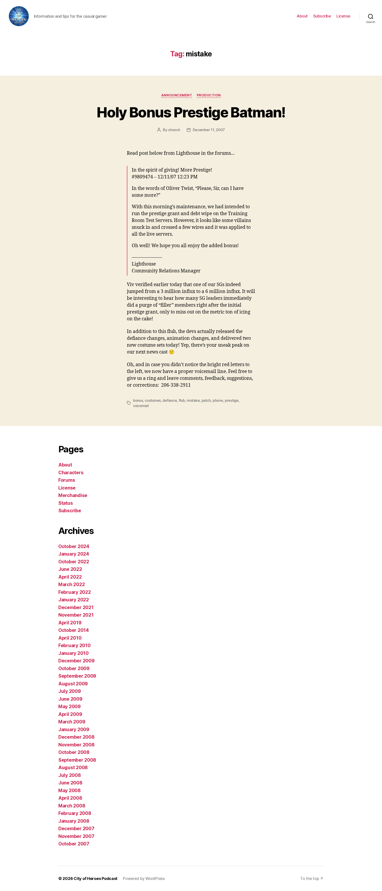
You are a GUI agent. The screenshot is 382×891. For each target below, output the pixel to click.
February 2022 (74, 592)
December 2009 (76, 660)
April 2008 (70, 798)
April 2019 (69, 622)
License (343, 16)
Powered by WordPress (144, 878)
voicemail (141, 405)
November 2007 (76, 836)
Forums (66, 480)
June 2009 (70, 699)
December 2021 (76, 607)
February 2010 (74, 645)
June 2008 (70, 783)
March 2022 (71, 584)
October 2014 (73, 630)
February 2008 (74, 813)
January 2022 (73, 599)
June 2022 (70, 569)
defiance (169, 400)
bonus (138, 400)
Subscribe (322, 16)
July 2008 (69, 775)
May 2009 (69, 706)
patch (206, 400)
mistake (193, 400)
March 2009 (71, 722)
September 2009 (77, 676)
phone (218, 400)
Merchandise (72, 495)
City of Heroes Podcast (95, 878)
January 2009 (73, 729)
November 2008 (76, 745)
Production (209, 95)
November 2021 (76, 615)
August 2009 (73, 683)
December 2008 (76, 737)
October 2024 (73, 546)
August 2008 (73, 767)
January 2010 (73, 653)
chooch (174, 130)
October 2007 (73, 844)
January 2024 (73, 554)
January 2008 (73, 821)
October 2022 (73, 561)
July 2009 (69, 691)
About (302, 16)
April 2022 (70, 577)
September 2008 (77, 760)
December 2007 (76, 828)
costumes (153, 400)
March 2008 (71, 806)
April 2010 (69, 638)
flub (182, 400)
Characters (70, 472)
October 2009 (74, 668)
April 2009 (70, 714)
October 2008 (74, 752)
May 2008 (69, 790)
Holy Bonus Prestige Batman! (191, 112)
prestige (232, 400)
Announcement (176, 95)
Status (65, 503)
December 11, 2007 (209, 130)
